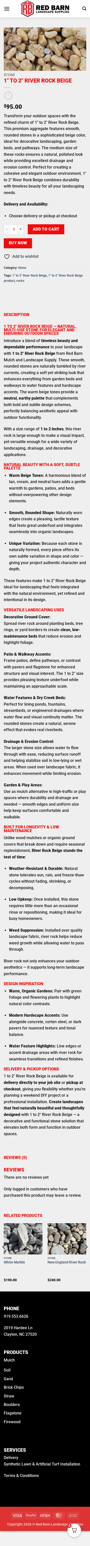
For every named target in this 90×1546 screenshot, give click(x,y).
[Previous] (4, 1257)
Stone (9, 75)
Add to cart (46, 229)
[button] (7, 9)
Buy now (18, 243)
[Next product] (8, 96)
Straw (9, 1396)
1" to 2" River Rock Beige (29, 275)
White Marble (14, 1262)
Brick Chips (14, 1387)
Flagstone (13, 1413)
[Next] (86, 1257)
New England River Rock (67, 1262)
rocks (20, 281)
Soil (7, 1370)
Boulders (12, 1404)
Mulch (9, 1360)
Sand (8, 1378)
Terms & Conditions (21, 1475)
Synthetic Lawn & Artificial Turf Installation (42, 1464)
